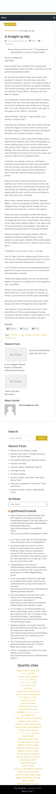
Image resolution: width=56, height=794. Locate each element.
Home (7, 31)
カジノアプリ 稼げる (28, 679)
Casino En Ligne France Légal (28, 775)
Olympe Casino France (28, 730)
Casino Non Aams (28, 700)
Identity (36, 335)
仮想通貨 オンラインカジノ (28, 712)
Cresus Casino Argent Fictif (28, 691)
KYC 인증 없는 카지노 (28, 697)
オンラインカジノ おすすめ (28, 733)
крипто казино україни (28, 676)
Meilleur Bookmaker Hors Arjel (28, 778)
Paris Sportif (28, 736)
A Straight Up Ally (17, 470)
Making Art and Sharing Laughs (23, 450)
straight (8, 338)
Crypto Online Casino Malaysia (28, 727)
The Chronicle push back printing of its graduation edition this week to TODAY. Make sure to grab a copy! (27, 644)
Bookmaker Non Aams (28, 706)
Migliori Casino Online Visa (28, 670)
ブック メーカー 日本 (28, 682)
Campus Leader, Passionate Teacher (26, 467)
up (14, 338)
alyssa (28, 335)
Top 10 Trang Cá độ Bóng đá (28, 694)
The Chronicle (20, 788)
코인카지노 (28, 688)
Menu (4, 18)
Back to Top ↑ (28, 791)
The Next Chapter (18, 474)
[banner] (28, 10)
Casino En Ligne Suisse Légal (28, 724)
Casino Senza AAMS (28, 760)
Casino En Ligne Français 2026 (28, 718)
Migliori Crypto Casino (28, 721)
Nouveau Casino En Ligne (28, 742)
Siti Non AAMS (28, 766)
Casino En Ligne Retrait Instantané (28, 769)
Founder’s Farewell (18, 463)
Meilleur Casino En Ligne (28, 745)
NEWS (14, 31)
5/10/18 (13, 335)
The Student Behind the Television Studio (27, 460)
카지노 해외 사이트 (28, 685)
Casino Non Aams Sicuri (28, 739)
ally (22, 335)
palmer (43, 335)
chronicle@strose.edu (19, 41)
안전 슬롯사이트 (28, 715)
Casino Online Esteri (28, 763)
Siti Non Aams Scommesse (28, 754)
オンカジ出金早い (28, 673)
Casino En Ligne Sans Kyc (28, 772)
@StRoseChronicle (23, 511)
